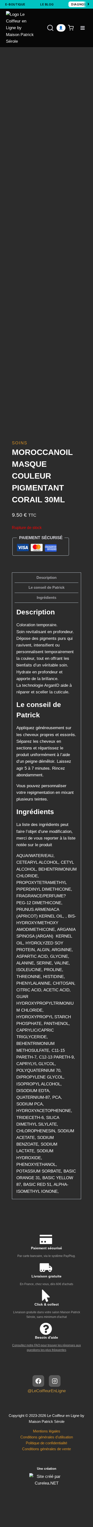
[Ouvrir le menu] (82, 28)
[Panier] (71, 28)
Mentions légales (46, 1431)
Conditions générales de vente (46, 1449)
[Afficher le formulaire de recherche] (45, 28)
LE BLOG (47, 4)
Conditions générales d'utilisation (46, 1437)
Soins (19, 443)
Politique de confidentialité (46, 1443)
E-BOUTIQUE (15, 4)
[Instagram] (55, 1381)
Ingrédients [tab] (46, 597)
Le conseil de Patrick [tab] (46, 587)
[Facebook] (38, 1381)
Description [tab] (46, 577)
